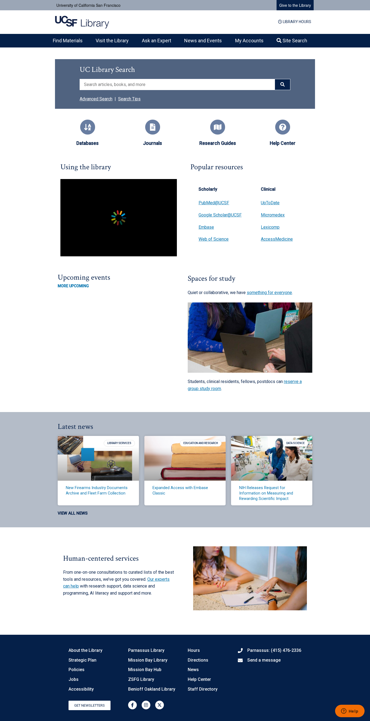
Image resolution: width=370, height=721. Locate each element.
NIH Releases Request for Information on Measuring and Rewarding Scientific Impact (266, 493)
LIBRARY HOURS (296, 22)
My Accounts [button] (249, 40)
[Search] (282, 84)
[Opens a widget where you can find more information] (350, 711)
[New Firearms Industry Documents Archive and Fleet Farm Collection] (98, 458)
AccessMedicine (277, 239)
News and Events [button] (203, 40)
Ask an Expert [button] (156, 40)
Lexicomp (270, 227)
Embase (206, 227)
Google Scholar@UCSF (220, 215)
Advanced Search (96, 98)
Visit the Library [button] (112, 40)
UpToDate (270, 202)
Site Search (294, 40)
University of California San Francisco (88, 5)
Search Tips (129, 98)
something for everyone (269, 292)
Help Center (283, 143)
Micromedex (273, 215)
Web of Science (214, 239)
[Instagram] (146, 705)
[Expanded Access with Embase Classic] (185, 458)
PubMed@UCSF (214, 202)
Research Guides (217, 143)
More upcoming (73, 286)
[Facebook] (132, 705)
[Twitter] (159, 705)
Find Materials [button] (68, 40)
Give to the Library (295, 5)
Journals (152, 143)
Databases (87, 143)
